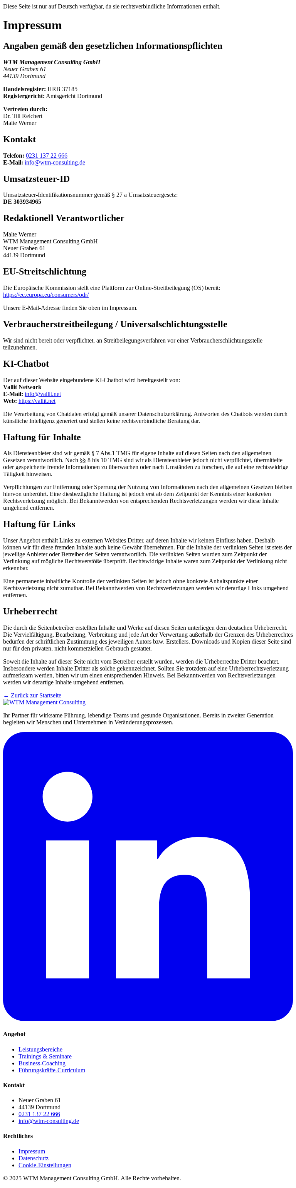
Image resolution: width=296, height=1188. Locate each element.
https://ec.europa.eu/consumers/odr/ (46, 294)
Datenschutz (33, 1158)
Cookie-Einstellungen (44, 1165)
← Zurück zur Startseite (32, 695)
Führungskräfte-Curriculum (51, 1070)
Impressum (31, 1151)
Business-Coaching (42, 1063)
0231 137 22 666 (46, 155)
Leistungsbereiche (40, 1049)
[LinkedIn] (148, 1019)
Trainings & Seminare (45, 1056)
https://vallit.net (37, 401)
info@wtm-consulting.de (55, 162)
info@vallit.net (43, 394)
